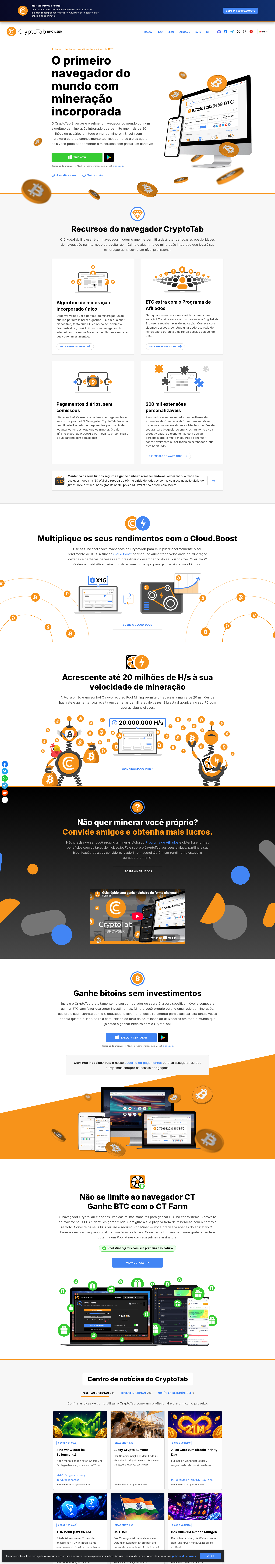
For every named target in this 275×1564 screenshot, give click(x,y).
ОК (212, 1556)
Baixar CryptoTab (134, 1037)
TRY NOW (79, 157)
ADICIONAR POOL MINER (137, 768)
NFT (208, 31)
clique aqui (118, 166)
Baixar (148, 31)
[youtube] (251, 31)
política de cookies (184, 1556)
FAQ (160, 31)
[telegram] (232, 31)
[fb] (225, 31)
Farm (198, 31)
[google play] (109, 157)
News (171, 31)
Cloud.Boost (122, 554)
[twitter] (238, 31)
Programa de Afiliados (161, 842)
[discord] (219, 31)
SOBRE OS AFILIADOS (138, 871)
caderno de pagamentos (143, 1063)
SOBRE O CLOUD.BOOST (138, 624)
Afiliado (184, 31)
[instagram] (244, 31)
